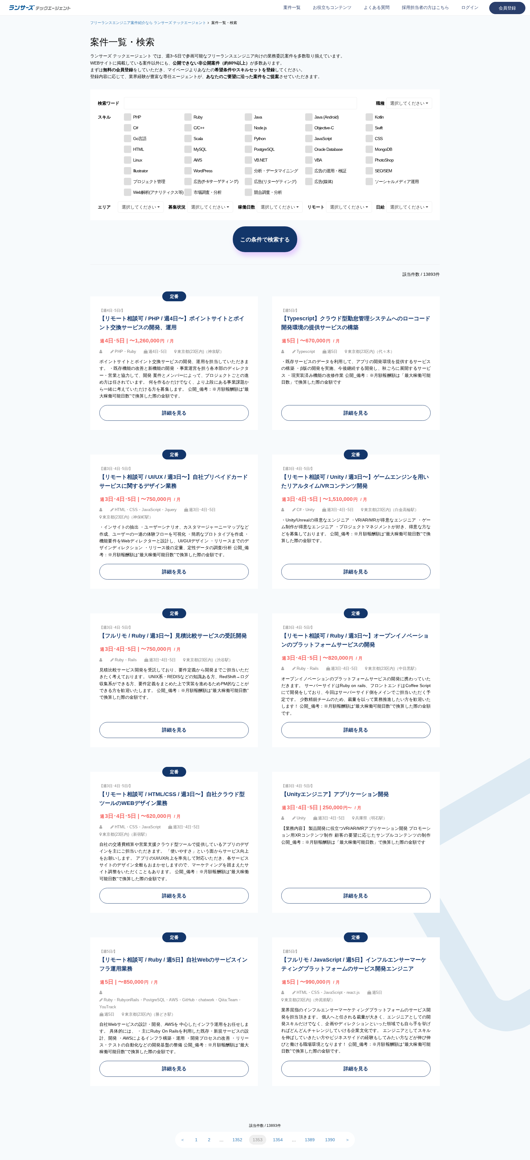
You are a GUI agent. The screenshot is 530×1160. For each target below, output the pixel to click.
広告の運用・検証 (330, 170)
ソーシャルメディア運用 (397, 181)
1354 (278, 1139)
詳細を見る (174, 412)
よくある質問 (377, 7)
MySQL (200, 149)
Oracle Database (328, 149)
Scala (198, 138)
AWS (198, 160)
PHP (137, 117)
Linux (137, 160)
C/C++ (199, 127)
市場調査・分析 (207, 192)
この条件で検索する (265, 239)
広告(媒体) (323, 181)
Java (258, 117)
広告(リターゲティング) (275, 181)
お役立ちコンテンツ (332, 7)
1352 (237, 1139)
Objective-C (324, 127)
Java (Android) (326, 117)
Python (260, 138)
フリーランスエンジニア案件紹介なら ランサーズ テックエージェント (148, 23)
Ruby (198, 117)
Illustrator (140, 170)
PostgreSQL (264, 149)
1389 (310, 1139)
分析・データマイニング (276, 170)
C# (135, 127)
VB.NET (260, 160)
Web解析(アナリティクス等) (158, 192)
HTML (138, 149)
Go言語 (139, 138)
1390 (330, 1139)
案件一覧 (292, 7)
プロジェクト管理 (149, 181)
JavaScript (323, 138)
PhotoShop (384, 160)
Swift (378, 127)
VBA (318, 160)
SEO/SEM (383, 170)
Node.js (260, 127)
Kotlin (379, 117)
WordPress (203, 170)
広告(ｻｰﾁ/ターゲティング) (216, 181)
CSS (378, 138)
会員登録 (507, 8)
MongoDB (383, 149)
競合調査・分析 (268, 192)
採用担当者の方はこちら (425, 7)
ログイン (469, 7)
